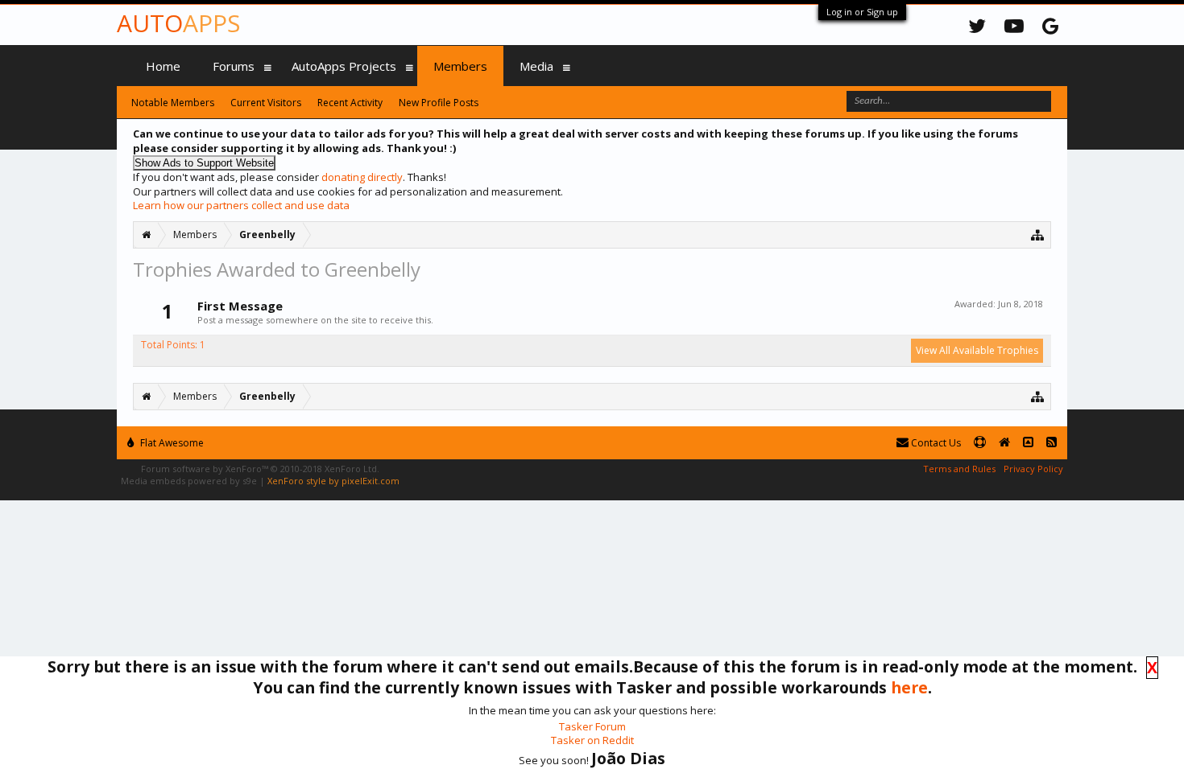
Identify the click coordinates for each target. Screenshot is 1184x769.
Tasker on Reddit (592, 740)
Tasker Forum (592, 726)
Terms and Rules (959, 469)
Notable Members (172, 102)
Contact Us (935, 443)
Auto (178, 22)
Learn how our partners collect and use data (241, 205)
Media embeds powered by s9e (189, 481)
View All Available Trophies (977, 350)
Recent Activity (350, 102)
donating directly (362, 177)
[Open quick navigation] (1038, 234)
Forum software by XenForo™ (260, 469)
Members (460, 66)
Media (536, 66)
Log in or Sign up (862, 12)
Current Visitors (265, 102)
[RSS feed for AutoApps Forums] (1051, 443)
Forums (234, 66)
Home (163, 66)
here (909, 687)
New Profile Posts (438, 102)
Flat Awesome (171, 443)
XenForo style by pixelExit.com (333, 481)
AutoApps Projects (344, 66)
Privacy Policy (1033, 469)
